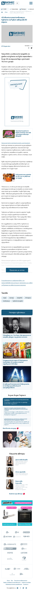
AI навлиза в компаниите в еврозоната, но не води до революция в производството (16, 386)
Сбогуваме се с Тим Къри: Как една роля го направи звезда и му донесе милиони (17, 336)
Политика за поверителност (20, 580)
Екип (12, 580)
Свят (6, 12)
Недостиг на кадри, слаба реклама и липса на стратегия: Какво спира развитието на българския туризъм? (16, 409)
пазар (4, 298)
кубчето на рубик (18, 301)
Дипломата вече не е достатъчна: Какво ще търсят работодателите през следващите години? (15, 420)
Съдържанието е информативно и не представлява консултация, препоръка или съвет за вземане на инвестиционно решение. (17, 283)
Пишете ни (25, 584)
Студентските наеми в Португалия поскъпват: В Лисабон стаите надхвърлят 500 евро (15, 362)
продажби (19, 298)
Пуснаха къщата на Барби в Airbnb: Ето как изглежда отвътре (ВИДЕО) (23, 133)
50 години (28, 298)
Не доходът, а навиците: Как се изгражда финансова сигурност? (16, 400)
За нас (8, 580)
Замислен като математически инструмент (15, 143)
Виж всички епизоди (9, 428)
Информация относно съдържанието (14, 584)
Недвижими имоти (9, 357)
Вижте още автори (16, 494)
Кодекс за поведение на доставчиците (11, 582)
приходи (11, 298)
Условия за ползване (26, 582)
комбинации (6, 301)
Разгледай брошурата (23, 503)
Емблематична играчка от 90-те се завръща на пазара (23, 176)
